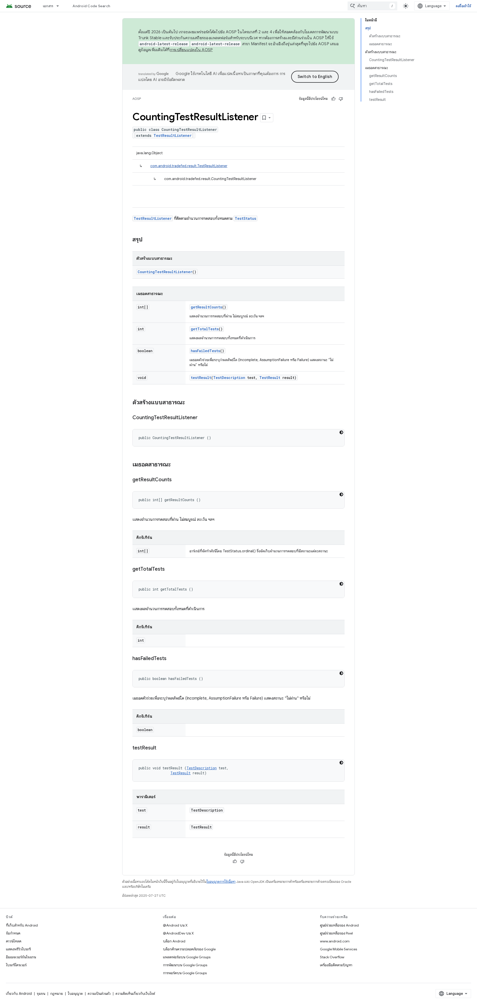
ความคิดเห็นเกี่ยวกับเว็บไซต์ (135, 994)
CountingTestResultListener (165, 271)
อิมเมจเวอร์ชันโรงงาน (21, 957)
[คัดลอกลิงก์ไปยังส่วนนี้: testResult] (161, 748)
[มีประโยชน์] (333, 99)
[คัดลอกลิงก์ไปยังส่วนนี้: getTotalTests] (170, 569)
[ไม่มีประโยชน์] (341, 99)
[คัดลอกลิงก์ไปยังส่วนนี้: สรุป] (148, 240)
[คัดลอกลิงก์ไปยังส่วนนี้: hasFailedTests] (171, 659)
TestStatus (245, 218)
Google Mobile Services (338, 949)
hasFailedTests (205, 350)
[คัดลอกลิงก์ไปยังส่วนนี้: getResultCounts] (177, 480)
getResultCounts (206, 307)
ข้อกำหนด (13, 933)
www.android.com (335, 941)
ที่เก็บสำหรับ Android (22, 925)
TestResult (269, 377)
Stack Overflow (332, 957)
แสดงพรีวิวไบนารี (18, 949)
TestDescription (229, 377)
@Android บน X (175, 925)
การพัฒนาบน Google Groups (185, 965)
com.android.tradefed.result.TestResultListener (188, 166)
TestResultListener (173, 135)
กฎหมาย (56, 994)
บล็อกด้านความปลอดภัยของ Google (189, 949)
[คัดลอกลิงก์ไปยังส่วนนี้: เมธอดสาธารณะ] (176, 465)
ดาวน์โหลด (13, 941)
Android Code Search (91, 6)
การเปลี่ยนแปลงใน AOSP (191, 49)
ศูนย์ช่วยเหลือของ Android (339, 925)
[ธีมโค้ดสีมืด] (341, 432)
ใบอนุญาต (75, 994)
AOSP (136, 99)
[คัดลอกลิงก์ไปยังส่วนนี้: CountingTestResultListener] (202, 418)
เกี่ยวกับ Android (19, 994)
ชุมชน (41, 994)
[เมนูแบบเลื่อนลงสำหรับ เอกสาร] (60, 6)
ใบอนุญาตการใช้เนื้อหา (221, 882)
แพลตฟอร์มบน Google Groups (186, 957)
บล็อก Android (174, 941)
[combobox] (372, 5)
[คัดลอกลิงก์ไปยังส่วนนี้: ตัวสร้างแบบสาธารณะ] (190, 403)
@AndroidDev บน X (178, 933)
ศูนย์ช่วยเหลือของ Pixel (336, 933)
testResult (201, 377)
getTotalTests (205, 329)
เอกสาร (48, 6)
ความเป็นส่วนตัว (99, 994)
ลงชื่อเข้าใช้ (463, 6)
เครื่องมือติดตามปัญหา (336, 965)
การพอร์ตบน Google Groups (185, 973)
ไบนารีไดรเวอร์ (16, 965)
